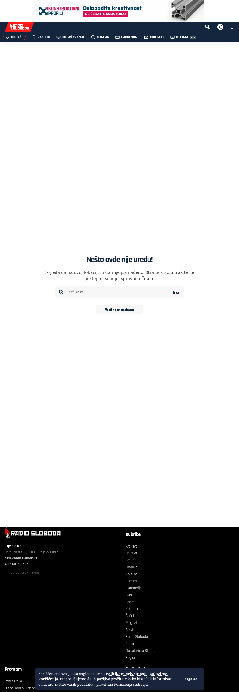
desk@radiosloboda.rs (21, 558)
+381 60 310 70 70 (17, 564)
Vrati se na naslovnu (119, 309)
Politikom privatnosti (126, 673)
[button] (191, 679)
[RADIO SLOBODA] (19, 27)
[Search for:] (115, 292)
